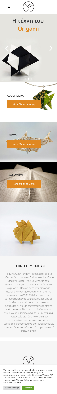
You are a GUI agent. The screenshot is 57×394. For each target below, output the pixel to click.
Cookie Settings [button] (12, 387)
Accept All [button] (28, 387)
